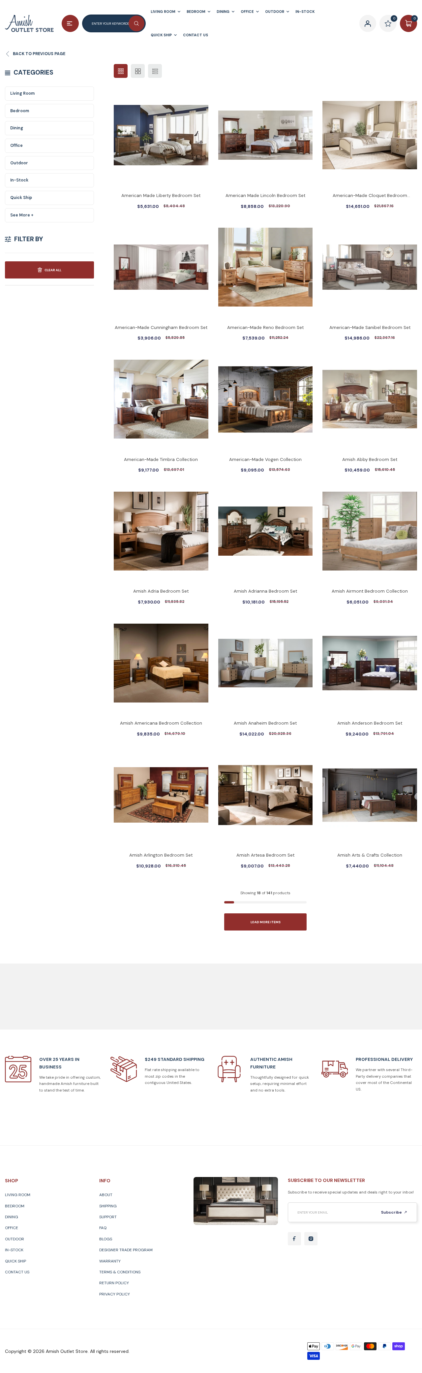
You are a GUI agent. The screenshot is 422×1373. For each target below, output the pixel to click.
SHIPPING (108, 1206)
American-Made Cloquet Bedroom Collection (370, 196)
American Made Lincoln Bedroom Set (265, 195)
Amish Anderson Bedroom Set (369, 723)
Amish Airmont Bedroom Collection (370, 591)
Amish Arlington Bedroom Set (161, 855)
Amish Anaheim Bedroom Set (265, 723)
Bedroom (19, 111)
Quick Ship (21, 197)
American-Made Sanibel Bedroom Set (369, 327)
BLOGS (105, 1239)
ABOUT (105, 1194)
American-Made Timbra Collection (161, 459)
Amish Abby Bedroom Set (369, 459)
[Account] (368, 23)
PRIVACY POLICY (114, 1294)
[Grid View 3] (121, 71)
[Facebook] (294, 1238)
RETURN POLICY (114, 1283)
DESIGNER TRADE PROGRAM (126, 1250)
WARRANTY (110, 1261)
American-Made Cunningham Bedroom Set (161, 327)
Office (16, 145)
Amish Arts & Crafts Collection (369, 855)
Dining (16, 128)
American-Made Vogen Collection (265, 459)
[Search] (136, 23)
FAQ (102, 1227)
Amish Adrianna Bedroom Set (265, 591)
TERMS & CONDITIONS (119, 1272)
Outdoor (19, 163)
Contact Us (17, 1272)
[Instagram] (310, 1238)
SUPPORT (108, 1217)
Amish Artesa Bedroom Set (265, 855)
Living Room (22, 93)
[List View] (155, 71)
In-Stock (19, 180)
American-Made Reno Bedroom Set (265, 327)
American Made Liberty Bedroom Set (160, 195)
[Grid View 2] (138, 71)
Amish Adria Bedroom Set (161, 591)
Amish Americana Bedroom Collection (161, 723)
